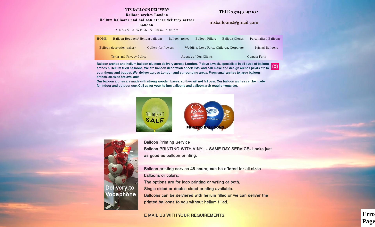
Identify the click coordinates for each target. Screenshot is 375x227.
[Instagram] (275, 66)
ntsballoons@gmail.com (233, 22)
